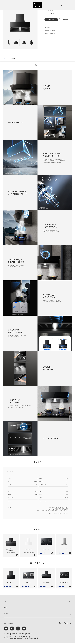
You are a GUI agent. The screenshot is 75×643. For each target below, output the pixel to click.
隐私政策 (29, 634)
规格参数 (13, 58)
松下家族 (6, 634)
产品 (5, 601)
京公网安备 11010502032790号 (13, 638)
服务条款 (14, 634)
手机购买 (52, 19)
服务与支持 (6, 613)
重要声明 (21, 634)
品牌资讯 (5, 607)
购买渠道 (66, 19)
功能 (5, 58)
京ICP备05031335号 (31, 638)
